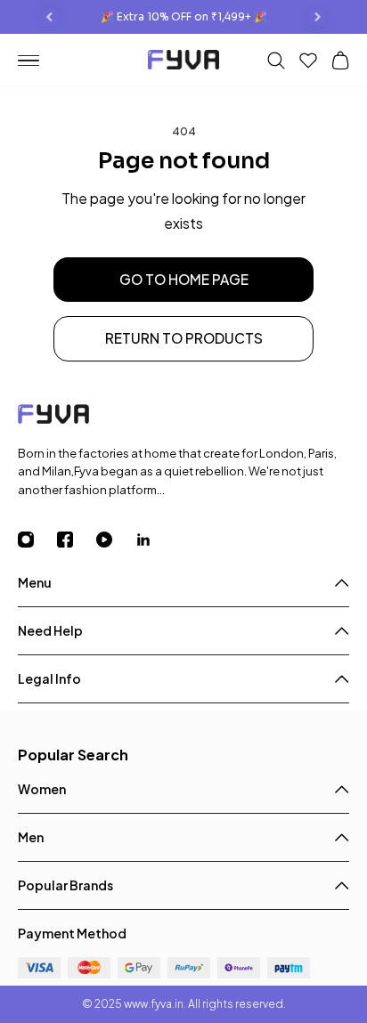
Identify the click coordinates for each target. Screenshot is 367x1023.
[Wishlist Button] (308, 60)
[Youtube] (115, 539)
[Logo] (183, 417)
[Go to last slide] (50, 17)
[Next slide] (317, 17)
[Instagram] (37, 539)
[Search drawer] (276, 60)
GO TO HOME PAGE (184, 279)
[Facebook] (76, 539)
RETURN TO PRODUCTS (184, 337)
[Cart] (340, 60)
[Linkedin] (155, 539)
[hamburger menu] (35, 61)
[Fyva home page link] (183, 62)
